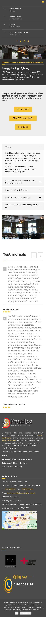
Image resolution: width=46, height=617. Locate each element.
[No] (43, 608)
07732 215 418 (27, 489)
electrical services (9, 440)
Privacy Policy (26, 613)
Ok (17, 613)
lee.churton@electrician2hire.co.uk (21, 493)
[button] (5, 50)
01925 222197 (10, 489)
